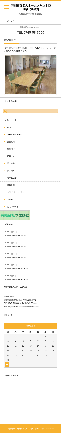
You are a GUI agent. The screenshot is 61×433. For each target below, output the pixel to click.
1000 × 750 (33, 48)
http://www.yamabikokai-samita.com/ (23, 307)
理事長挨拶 (11, 178)
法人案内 (11, 163)
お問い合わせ (12, 207)
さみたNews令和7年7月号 (15, 246)
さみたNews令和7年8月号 (15, 235)
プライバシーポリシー (16, 192)
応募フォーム (12, 156)
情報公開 (11, 185)
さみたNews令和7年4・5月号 (16, 268)
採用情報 (11, 149)
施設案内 (11, 142)
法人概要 (11, 171)
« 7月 (7, 363)
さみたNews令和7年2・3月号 (16, 279)
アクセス (11, 199)
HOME (10, 127)
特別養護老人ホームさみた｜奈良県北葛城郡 (31, 7)
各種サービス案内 (14, 134)
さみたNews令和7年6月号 (15, 257)
